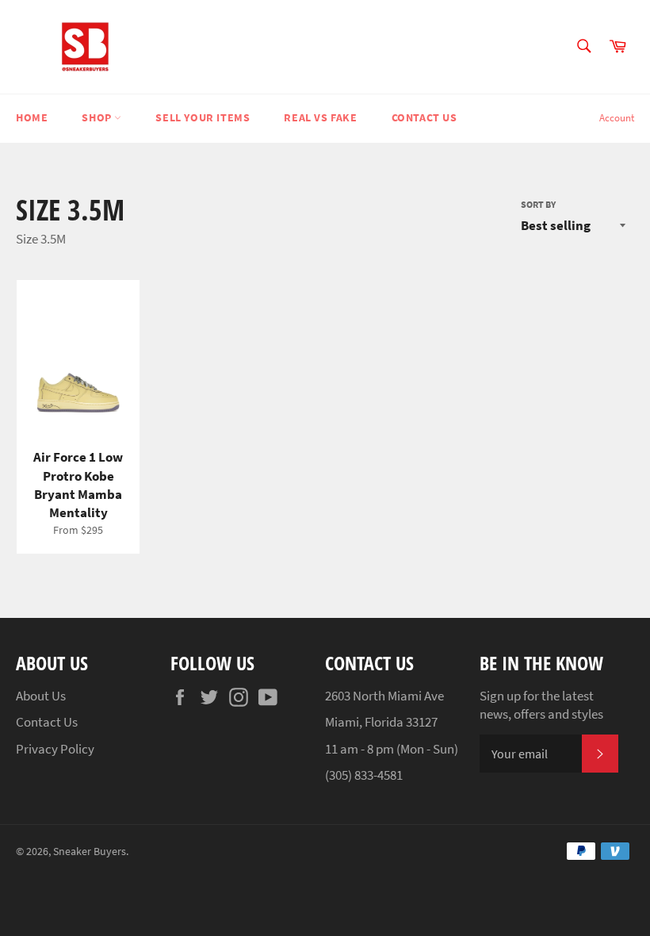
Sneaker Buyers (89, 851)
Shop (98, 117)
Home (32, 117)
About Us (41, 695)
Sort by (538, 204)
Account (616, 118)
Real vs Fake (320, 117)
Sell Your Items (202, 117)
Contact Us (424, 117)
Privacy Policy (55, 749)
